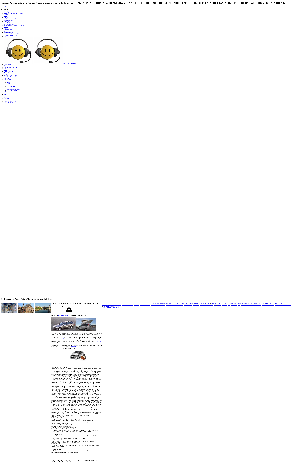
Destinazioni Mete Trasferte (206, 305)
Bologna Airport (242, 305)
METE (99, 341)
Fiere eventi (196, 305)
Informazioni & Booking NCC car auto (169, 303)
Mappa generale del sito (115, 306)
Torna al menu (115, 307)
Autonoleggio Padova (216, 303)
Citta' (215, 305)
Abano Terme (282, 303)
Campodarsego (226, 303)
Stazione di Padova (128, 305)
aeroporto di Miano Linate (268, 305)
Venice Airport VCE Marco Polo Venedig (263, 303)
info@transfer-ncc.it (63, 315)
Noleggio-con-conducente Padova (202, 303)
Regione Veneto (287, 305)
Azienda (191, 303)
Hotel (167, 305)
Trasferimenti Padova (247, 303)
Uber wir (276, 303)
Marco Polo (234, 305)
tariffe (107, 306)
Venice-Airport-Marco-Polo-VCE (142, 305)
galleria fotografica (226, 305)
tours (104, 306)
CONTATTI (73, 347)
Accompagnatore (106, 305)
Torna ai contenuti (106, 307)
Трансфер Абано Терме (117, 305)
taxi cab (219, 305)
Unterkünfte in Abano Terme (158, 305)
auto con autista (279, 305)
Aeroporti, (61, 338)
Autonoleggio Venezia (235, 303)
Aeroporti (181, 303)
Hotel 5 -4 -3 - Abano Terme (176, 305)
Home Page (156, 303)
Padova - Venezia (188, 305)
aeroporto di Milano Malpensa (253, 305)
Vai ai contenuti (4, 6)
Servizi (186, 303)
